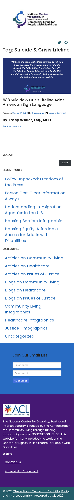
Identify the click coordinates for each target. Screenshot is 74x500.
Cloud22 (57, 496)
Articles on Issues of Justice (32, 274)
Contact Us (13, 462)
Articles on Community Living (34, 258)
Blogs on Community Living (32, 282)
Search (65, 162)
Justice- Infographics (26, 328)
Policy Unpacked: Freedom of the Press (34, 182)
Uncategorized (19, 336)
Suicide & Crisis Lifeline (33, 138)
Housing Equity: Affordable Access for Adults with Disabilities (31, 234)
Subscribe (20, 380)
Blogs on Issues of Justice (30, 298)
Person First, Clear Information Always (35, 196)
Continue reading (12, 126)
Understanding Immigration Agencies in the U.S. (33, 210)
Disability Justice (31, 134)
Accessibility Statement (21, 471)
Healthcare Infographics (29, 320)
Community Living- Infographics (24, 309)
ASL (55, 130)
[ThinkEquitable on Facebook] (66, 42)
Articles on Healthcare (28, 130)
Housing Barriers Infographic (33, 221)
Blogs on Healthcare (25, 290)
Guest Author (38, 113)
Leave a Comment (57, 113)
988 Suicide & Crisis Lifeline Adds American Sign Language (33, 102)
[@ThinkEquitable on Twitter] (59, 42)
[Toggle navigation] (8, 37)
